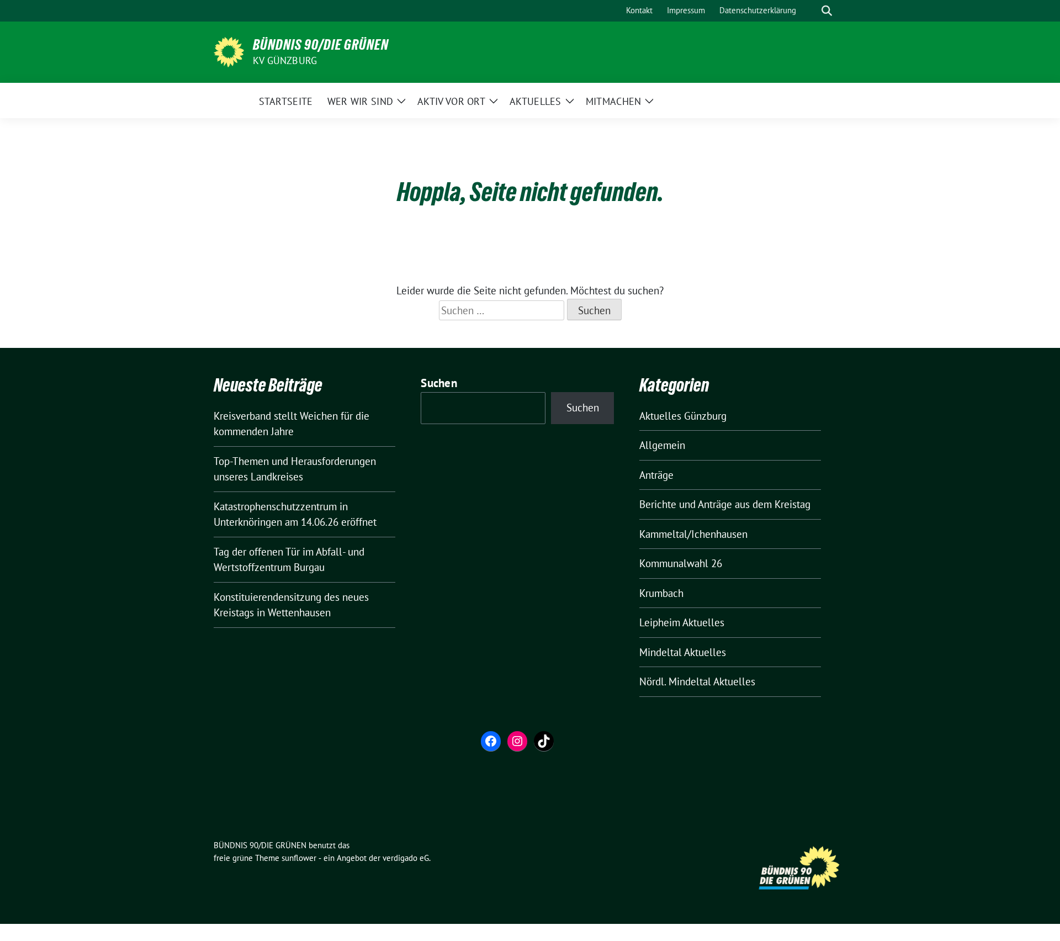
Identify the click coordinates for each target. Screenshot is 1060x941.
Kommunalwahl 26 (680, 563)
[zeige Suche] (827, 11)
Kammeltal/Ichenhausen (693, 534)
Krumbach (661, 593)
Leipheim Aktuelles (681, 622)
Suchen (439, 383)
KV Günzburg (285, 60)
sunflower (299, 858)
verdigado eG (406, 858)
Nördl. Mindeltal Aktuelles (697, 681)
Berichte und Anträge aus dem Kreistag (724, 504)
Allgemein (662, 445)
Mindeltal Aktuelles (682, 652)
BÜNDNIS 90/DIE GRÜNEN (321, 44)
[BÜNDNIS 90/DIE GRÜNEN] (229, 50)
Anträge (656, 475)
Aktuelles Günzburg (683, 415)
